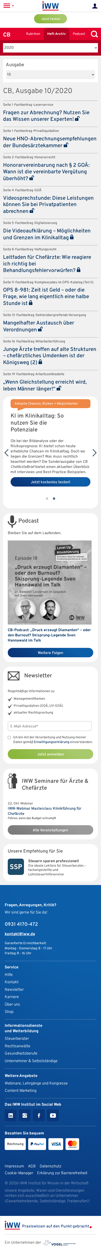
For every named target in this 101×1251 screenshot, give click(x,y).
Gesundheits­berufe (21, 1053)
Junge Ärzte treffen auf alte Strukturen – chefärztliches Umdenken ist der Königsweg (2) (49, 356)
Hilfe (9, 974)
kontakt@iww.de (20, 934)
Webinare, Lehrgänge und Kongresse (36, 1083)
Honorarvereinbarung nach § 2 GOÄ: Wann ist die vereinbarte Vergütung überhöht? (46, 172)
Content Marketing (20, 1090)
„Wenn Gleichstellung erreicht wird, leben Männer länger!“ (45, 386)
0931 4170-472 (21, 925)
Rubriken (33, 34)
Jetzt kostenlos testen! (50, 482)
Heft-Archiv (56, 34)
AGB (32, 1166)
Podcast (79, 34)
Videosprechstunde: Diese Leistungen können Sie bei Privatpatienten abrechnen (48, 205)
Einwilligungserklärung (51, 742)
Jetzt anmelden (50, 754)
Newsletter (14, 989)
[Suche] (93, 34)
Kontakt (12, 982)
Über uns (12, 1004)
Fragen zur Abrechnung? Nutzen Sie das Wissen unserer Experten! (46, 116)
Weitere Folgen (50, 653)
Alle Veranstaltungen (50, 830)
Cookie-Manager (19, 1173)
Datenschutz (50, 1166)
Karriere (12, 997)
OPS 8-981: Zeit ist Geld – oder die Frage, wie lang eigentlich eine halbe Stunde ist (46, 297)
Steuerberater (17, 1038)
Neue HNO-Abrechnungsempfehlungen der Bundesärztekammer (50, 142)
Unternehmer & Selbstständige (31, 1061)
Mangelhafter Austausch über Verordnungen (38, 326)
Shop (9, 1011)
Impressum (14, 1166)
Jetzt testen (50, 19)
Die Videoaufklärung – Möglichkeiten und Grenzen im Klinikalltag (47, 234)
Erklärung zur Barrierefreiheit (62, 1173)
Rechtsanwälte (17, 1046)
